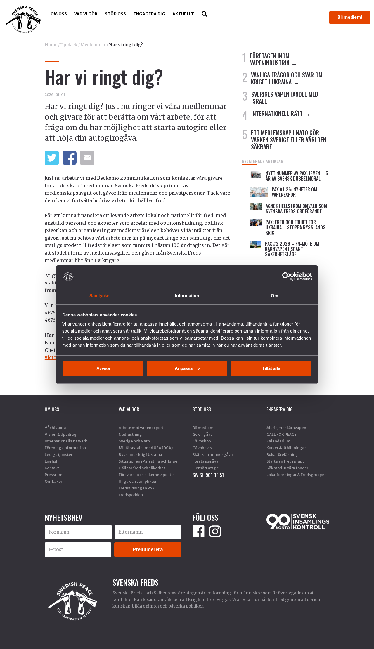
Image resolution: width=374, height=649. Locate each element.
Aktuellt (183, 14)
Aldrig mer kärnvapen (286, 427)
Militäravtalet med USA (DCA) (146, 447)
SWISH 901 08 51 (208, 475)
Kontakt (52, 467)
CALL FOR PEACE (281, 434)
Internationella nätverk (66, 441)
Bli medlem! (349, 17)
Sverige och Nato (134, 441)
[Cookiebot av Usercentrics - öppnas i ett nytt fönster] (286, 276)
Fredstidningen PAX (137, 488)
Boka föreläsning (282, 454)
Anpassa (184, 368)
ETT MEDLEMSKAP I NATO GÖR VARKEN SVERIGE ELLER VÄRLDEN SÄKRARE (288, 139)
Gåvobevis (202, 447)
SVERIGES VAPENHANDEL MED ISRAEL (284, 98)
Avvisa (103, 368)
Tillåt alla (271, 368)
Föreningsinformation (65, 447)
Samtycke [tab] (99, 295)
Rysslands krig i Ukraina (140, 454)
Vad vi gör (85, 14)
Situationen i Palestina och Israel (149, 461)
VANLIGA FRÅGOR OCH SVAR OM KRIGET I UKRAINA (286, 78)
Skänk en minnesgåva (213, 454)
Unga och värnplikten (138, 481)
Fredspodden (131, 494)
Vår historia (55, 427)
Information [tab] (187, 295)
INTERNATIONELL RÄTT (277, 113)
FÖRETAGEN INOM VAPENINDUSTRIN (270, 59)
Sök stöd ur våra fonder (287, 467)
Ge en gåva (203, 434)
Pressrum (54, 474)
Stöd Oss (115, 14)
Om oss (59, 14)
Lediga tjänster (58, 454)
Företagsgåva (206, 461)
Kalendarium (278, 441)
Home (51, 44)
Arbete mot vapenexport (141, 427)
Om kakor (53, 481)
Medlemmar (93, 44)
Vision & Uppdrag (61, 434)
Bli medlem (203, 427)
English (51, 461)
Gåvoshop (202, 441)
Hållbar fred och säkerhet (142, 467)
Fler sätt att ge (206, 467)
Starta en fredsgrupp (285, 461)
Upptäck (68, 44)
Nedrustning (130, 434)
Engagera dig (149, 14)
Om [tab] (274, 295)
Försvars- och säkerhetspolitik (146, 474)
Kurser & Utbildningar (286, 447)
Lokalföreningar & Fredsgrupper (296, 474)
